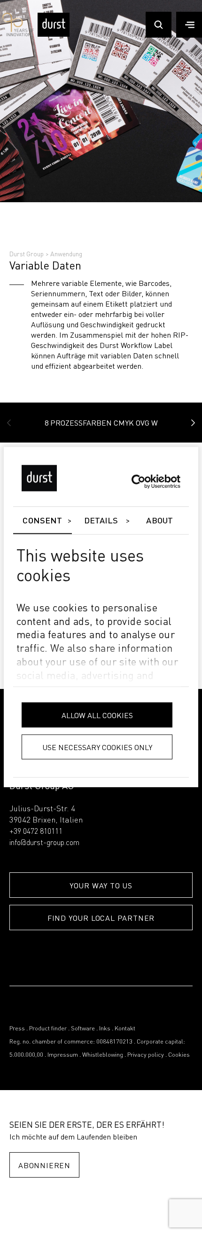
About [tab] (159, 521)
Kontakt (125, 1029)
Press (17, 1029)
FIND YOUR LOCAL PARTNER (101, 918)
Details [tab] (101, 521)
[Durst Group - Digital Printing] (54, 35)
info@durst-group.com (44, 843)
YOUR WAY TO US (101, 885)
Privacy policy (145, 1055)
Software (83, 1029)
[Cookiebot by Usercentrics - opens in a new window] (139, 481)
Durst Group (26, 253)
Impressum (62, 1055)
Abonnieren (44, 1165)
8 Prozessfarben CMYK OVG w (101, 422)
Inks (104, 1029)
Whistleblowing (102, 1055)
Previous (9, 423)
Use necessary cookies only (97, 746)
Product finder (48, 1029)
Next (193, 423)
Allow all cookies (97, 715)
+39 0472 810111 (35, 832)
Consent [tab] (42, 521)
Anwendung (66, 253)
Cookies (179, 1055)
